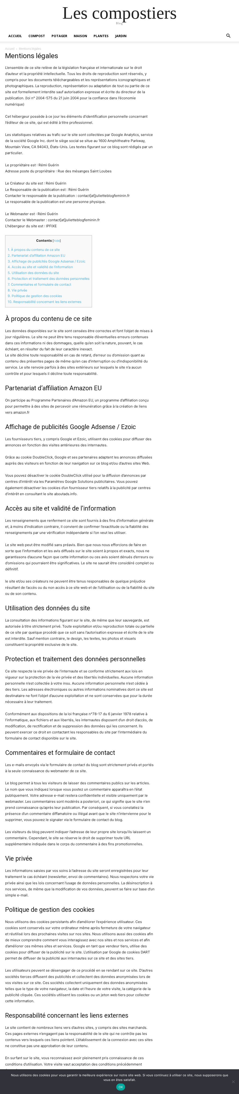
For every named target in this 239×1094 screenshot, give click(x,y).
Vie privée (17, 290)
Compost (36, 36)
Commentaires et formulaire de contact (39, 284)
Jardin (121, 36)
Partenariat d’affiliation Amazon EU (36, 255)
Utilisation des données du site (33, 273)
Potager (59, 36)
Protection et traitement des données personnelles (48, 279)
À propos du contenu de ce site (34, 250)
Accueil (15, 36)
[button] (228, 36)
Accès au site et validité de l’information (40, 267)
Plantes (101, 36)
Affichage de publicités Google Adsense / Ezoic (46, 261)
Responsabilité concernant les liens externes (44, 302)
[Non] (233, 1081)
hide (57, 240)
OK (121, 1087)
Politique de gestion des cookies (35, 296)
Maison (80, 36)
